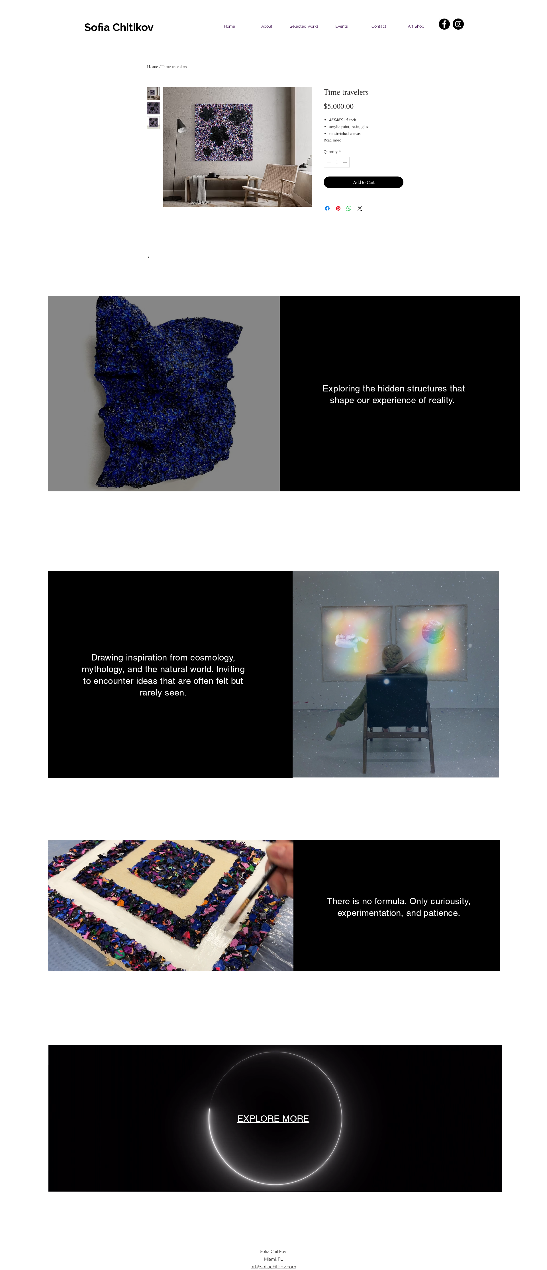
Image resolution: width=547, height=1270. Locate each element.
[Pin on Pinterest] (338, 208)
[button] (163, 393)
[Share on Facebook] (327, 208)
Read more (332, 140)
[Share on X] (359, 208)
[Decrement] (328, 162)
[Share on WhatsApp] (349, 208)
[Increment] (345, 162)
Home (152, 66)
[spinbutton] (337, 162)
